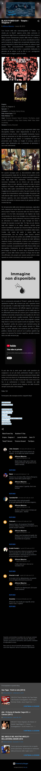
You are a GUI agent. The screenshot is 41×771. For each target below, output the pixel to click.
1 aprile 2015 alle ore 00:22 (27, 548)
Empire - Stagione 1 (8, 437)
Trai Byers (31, 441)
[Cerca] (38, 4)
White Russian (6, 416)
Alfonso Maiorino (21, 456)
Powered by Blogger (21, 763)
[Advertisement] (20, 665)
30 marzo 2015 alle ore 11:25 (27, 449)
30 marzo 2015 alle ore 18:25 (26, 497)
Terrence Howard (20, 441)
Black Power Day (7, 433)
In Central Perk (6, 422)
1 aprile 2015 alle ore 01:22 (26, 575)
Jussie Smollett (22, 437)
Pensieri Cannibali (7, 411)
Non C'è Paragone (7, 405)
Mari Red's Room (7, 413)
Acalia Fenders (14, 548)
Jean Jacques (14, 449)
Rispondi (12, 470)
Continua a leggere (31, 706)
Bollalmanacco (6, 402)
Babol (11, 474)
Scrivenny (5, 415)
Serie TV (32, 437)
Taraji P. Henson (7, 441)
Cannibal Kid (13, 498)
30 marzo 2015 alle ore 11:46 (21, 474)
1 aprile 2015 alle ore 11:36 (23, 483)
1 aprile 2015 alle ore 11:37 (23, 532)
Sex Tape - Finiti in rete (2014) (13, 690)
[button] (38, 21)
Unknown (12, 521)
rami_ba (25, 767)
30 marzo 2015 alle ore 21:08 (23, 521)
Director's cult (6, 420)
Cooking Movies (7, 424)
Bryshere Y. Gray (20, 433)
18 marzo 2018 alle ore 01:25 (23, 599)
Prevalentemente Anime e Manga (12, 418)
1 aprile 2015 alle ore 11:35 (23, 458)
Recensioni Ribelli (7, 409)
